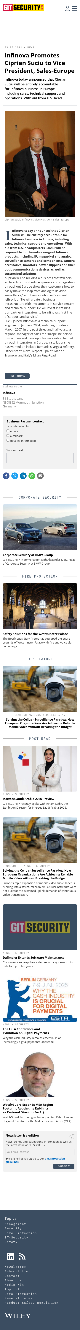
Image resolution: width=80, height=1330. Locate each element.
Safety (11, 1242)
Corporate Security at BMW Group (28, 555)
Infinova (17, 376)
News (30, 47)
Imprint (12, 1289)
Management (15, 1224)
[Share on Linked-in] (23, 475)
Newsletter (15, 1266)
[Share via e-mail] (40, 475)
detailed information (23, 440)
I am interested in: (18, 426)
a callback (16, 436)
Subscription (18, 1271)
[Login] (67, 8)
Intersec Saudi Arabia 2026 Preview (28, 799)
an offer (15, 431)
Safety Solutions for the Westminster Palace (35, 634)
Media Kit (14, 1284)
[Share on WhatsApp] (31, 475)
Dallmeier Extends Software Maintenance (33, 958)
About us (13, 1280)
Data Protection (21, 1294)
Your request (15, 450)
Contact (12, 1276)
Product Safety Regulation (32, 1302)
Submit (64, 1166)
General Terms (19, 1298)
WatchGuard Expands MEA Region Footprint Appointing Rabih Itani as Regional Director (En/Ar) (28, 1109)
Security (22, 794)
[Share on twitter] (14, 475)
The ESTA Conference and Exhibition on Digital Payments (26, 1031)
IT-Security (16, 1237)
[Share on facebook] (6, 475)
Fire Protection (21, 1233)
